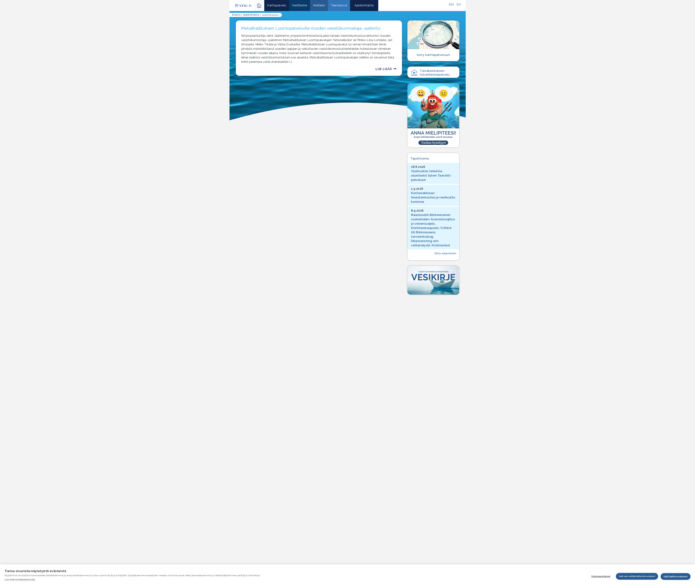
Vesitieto (319, 5)
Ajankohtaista (364, 5)
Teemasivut (339, 5)
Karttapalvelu (276, 5)
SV (458, 4)
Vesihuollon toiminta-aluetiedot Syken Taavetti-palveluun (431, 175)
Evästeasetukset (600, 576)
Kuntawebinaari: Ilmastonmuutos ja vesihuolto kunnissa (433, 197)
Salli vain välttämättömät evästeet (637, 576)
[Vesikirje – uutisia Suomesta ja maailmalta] (433, 280)
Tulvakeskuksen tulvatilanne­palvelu (435, 72)
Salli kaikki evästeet (676, 576)
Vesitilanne (299, 5)
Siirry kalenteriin (445, 253)
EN (451, 4)
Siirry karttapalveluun (433, 55)
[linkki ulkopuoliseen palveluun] (433, 115)
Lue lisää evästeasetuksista (20, 579)
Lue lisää (384, 69)
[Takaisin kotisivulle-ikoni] (259, 5)
